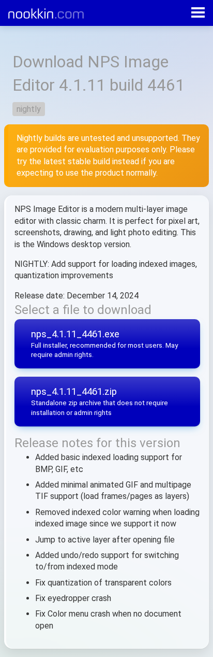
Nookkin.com (57, 13)
